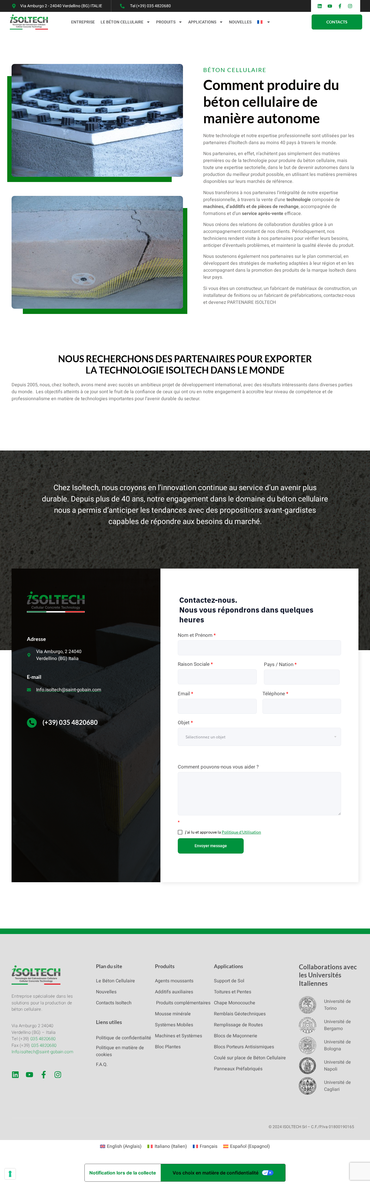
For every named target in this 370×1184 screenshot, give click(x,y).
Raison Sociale (195, 664)
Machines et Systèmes (178, 1035)
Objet (185, 722)
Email (185, 693)
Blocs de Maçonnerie (235, 1035)
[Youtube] (29, 1074)
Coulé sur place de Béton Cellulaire (250, 1057)
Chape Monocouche (234, 1002)
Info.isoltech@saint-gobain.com (42, 1052)
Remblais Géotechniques (240, 1013)
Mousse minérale (173, 1013)
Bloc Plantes (168, 1046)
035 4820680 (43, 1039)
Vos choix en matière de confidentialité (215, 1173)
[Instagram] (58, 1074)
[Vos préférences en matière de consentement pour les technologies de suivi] (10, 1173)
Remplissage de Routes (238, 1024)
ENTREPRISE (83, 22)
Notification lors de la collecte (122, 1173)
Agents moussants (174, 980)
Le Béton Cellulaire (115, 980)
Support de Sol (229, 980)
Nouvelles (106, 991)
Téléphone (275, 693)
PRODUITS (165, 22)
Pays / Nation (280, 664)
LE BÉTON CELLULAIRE (122, 22)
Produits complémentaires (182, 1002)
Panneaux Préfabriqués (238, 1068)
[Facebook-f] (43, 1074)
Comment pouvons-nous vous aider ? (218, 767)
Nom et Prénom (197, 635)
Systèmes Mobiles (174, 1024)
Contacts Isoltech (114, 1002)
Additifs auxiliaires (174, 991)
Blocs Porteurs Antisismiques (244, 1046)
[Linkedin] (15, 1074)
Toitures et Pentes (232, 991)
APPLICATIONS (202, 22)
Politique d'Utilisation (241, 832)
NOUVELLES (240, 22)
